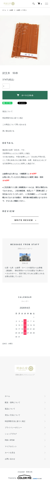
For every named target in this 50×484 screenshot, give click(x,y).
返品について (7, 111)
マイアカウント (11, 446)
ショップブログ (11, 433)
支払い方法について (12, 415)
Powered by (12, 478)
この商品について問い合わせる (14, 124)
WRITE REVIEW (23, 220)
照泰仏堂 (29, 472)
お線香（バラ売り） (22, 10)
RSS (6, 440)
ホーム (4, 10)
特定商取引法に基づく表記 (12, 118)
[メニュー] (46, 3)
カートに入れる (27, 95)
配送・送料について (12, 402)
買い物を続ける (8, 131)
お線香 (11, 10)
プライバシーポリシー (13, 427)
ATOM (12, 440)
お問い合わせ (10, 459)
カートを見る (10, 452)
